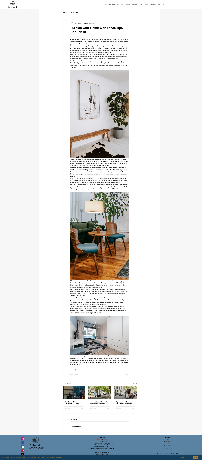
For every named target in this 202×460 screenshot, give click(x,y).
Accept (195, 457)
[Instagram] (22, 438)
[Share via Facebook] (71, 370)
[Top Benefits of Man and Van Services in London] (125, 392)
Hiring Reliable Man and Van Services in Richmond (99, 402)
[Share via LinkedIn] (79, 370)
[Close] (200, 457)
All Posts (64, 12)
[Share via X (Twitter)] (75, 370)
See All (135, 383)
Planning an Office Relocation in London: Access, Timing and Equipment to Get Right (72, 402)
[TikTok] (22, 454)
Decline (188, 457)
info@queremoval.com (104, 443)
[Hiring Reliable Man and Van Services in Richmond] (99, 392)
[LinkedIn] (22, 446)
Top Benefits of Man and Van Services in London (124, 402)
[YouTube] (22, 450)
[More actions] (128, 23)
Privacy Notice (59, 457)
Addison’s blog (75, 12)
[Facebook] (22, 442)
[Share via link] (82, 370)
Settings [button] (182, 457)
